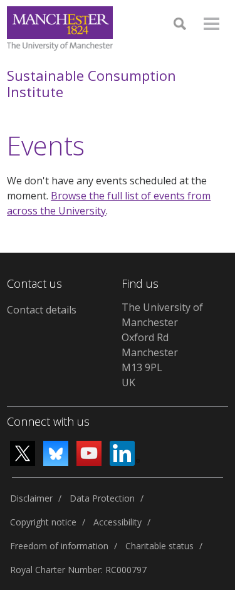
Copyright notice (43, 522)
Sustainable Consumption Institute (91, 83)
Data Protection (102, 498)
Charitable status (159, 546)
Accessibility (117, 522)
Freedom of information (59, 546)
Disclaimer (31, 498)
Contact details (41, 310)
